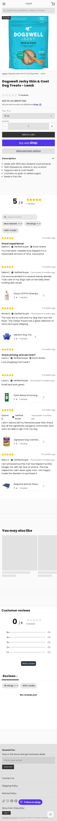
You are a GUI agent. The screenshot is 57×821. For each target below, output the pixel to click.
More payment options (28, 150)
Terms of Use (7, 808)
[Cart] (52, 4)
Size (6, 111)
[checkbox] (10, 230)
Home (4, 74)
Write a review (28, 663)
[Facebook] (11, 802)
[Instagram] (7, 802)
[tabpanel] (28, 353)
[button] (28, 134)
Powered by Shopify (10, 818)
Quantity (5, 121)
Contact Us (8, 778)
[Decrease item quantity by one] (5, 126)
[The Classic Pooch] (28, 4)
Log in (6, 813)
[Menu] (5, 4)
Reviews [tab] (10, 676)
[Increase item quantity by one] (52, 126)
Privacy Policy (19, 808)
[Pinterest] (15, 802)
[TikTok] (3, 802)
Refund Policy (9, 793)
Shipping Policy (10, 785)
